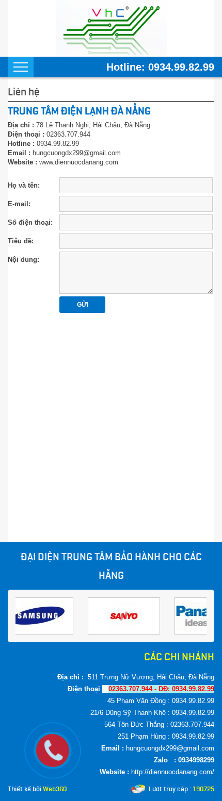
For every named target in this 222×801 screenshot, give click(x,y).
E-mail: (19, 204)
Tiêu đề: (21, 241)
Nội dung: (23, 259)
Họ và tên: (24, 185)
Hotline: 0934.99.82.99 (160, 67)
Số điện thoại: (30, 222)
